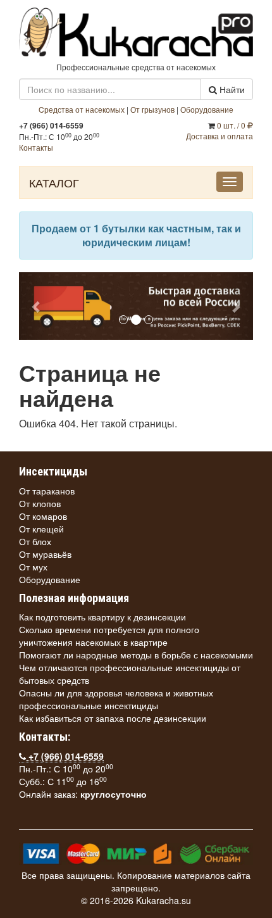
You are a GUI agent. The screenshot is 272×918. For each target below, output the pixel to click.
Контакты (36, 147)
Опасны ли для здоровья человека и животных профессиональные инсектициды (116, 699)
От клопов (40, 503)
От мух (33, 566)
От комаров (43, 516)
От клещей (41, 528)
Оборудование (206, 109)
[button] (36, 306)
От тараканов (47, 490)
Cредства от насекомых (82, 109)
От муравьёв (45, 554)
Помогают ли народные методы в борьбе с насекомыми (136, 654)
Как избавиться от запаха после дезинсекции (112, 718)
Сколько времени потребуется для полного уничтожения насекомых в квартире (109, 635)
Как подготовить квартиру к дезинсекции (102, 616)
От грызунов (152, 109)
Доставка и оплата (219, 135)
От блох (35, 541)
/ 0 (232, 125)
